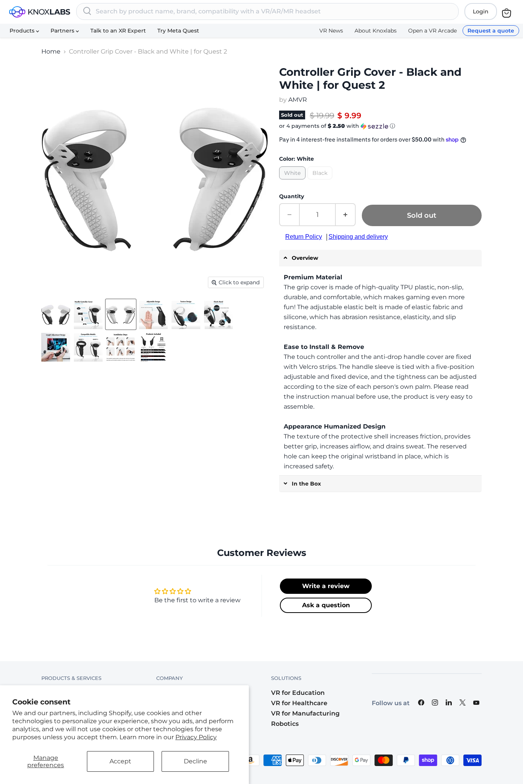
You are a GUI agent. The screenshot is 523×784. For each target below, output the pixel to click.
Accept (120, 761)
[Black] (320, 181)
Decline (195, 761)
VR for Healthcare (299, 703)
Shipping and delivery (358, 236)
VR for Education (298, 692)
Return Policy (303, 236)
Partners (63, 30)
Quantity (291, 196)
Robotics (285, 723)
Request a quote (490, 30)
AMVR (297, 99)
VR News (331, 30)
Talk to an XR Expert (118, 30)
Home (50, 51)
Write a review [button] (326, 586)
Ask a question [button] (326, 605)
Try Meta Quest (178, 30)
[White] (293, 181)
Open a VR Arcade (432, 30)
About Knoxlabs (376, 30)
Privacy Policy (196, 737)
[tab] (380, 258)
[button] (380, 126)
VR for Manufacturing (305, 713)
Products (23, 30)
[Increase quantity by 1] (346, 214)
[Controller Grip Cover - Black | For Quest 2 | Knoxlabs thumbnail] (56, 315)
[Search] (87, 11)
